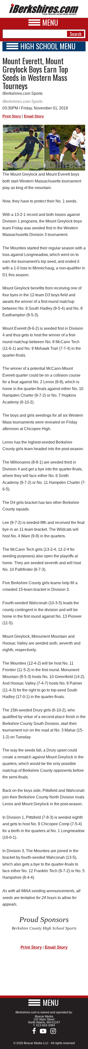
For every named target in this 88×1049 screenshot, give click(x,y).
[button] (44, 1002)
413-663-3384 (45, 1025)
